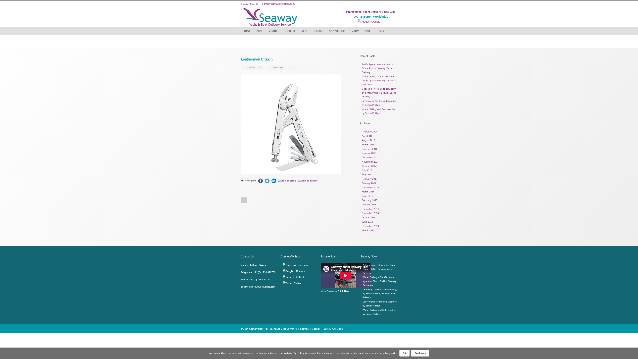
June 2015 (367, 196)
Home (247, 31)
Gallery (355, 31)
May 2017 (367, 174)
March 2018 (368, 144)
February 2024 (369, 131)
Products (318, 31)
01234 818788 (250, 3)
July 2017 (367, 170)
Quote (304, 31)
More (367, 31)
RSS (393, 328)
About (259, 31)
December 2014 (370, 209)
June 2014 (367, 221)
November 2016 (370, 187)
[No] (634, 353)
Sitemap (304, 328)
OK (404, 353)
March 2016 (368, 191)
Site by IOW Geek (333, 328)
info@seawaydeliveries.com (279, 3)
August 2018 (368, 140)
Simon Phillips (277, 67)
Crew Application (337, 31)
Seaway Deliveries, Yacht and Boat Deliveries (273, 328)
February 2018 (369, 149)
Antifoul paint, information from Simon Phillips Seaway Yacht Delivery (378, 68)
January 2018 (369, 153)
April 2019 (367, 136)
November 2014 (370, 213)
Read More (420, 353)
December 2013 (370, 226)
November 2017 (370, 161)
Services (273, 31)
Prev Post (244, 200)
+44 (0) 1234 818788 (264, 272)
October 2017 (369, 166)
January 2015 (369, 204)
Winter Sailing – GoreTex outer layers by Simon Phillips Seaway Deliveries (379, 80)
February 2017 (369, 179)
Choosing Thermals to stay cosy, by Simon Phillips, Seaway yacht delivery (379, 92)
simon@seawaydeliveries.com (259, 286)
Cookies (316, 328)
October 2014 (369, 217)
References (289, 31)
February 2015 (369, 200)
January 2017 (369, 183)
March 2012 (368, 230)
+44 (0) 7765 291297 (260, 279)
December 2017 (370, 157)
